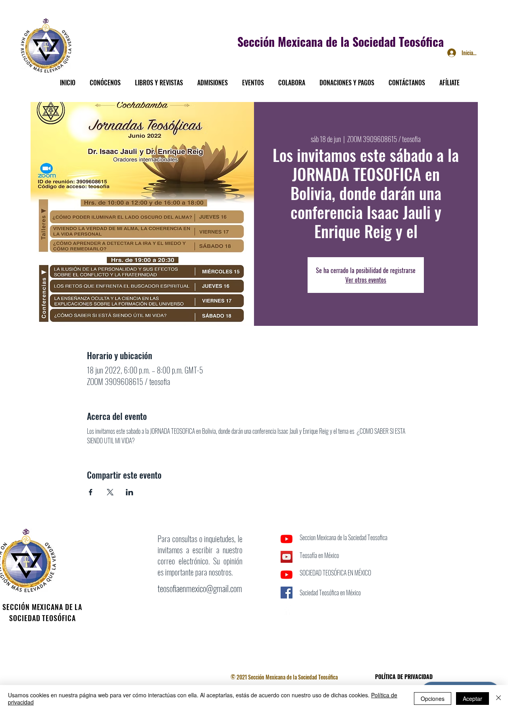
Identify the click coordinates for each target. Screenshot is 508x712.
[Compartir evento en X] (110, 492)
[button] (105, 79)
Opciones (432, 698)
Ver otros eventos (365, 280)
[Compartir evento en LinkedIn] (129, 492)
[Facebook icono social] (286, 592)
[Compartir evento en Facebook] (90, 492)
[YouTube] (286, 539)
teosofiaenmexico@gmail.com (200, 588)
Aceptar (472, 698)
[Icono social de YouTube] (286, 557)
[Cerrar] (498, 698)
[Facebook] (286, 610)
